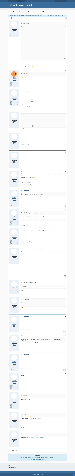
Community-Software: (37, 474)
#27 (65, 171)
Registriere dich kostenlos (39, 457)
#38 (65, 392)
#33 (65, 297)
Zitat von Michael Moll (26, 212)
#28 (65, 190)
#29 (65, 209)
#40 (65, 431)
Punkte (10, 33)
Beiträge (11, 35)
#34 (65, 316)
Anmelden (56, 1)
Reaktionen (11, 32)
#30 (65, 228)
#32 (65, 280)
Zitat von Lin (24, 114)
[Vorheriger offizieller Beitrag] (63, 331)
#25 (65, 133)
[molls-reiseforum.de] (37, 5)
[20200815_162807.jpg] (43, 264)
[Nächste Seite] (17, 18)
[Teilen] (66, 18)
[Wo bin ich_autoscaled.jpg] (43, 42)
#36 (65, 354)
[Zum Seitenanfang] (74, 475)
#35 (65, 335)
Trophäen (11, 34)
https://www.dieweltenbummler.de (26, 204)
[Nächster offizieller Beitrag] (65, 206)
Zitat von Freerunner (26, 23)
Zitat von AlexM (25, 414)
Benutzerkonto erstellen (40, 459)
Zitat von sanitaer (25, 73)
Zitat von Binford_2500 (26, 299)
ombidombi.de (27, 104)
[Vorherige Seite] (9, 18)
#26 (65, 152)
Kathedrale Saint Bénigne (40, 437)
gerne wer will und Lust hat (12, 467)
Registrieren (61, 1)
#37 (65, 373)
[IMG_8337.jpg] (27, 97)
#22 (65, 70)
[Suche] (65, 1)
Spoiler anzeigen (24, 286)
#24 (65, 112)
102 (15, 18)
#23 (65, 89)
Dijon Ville (31, 437)
